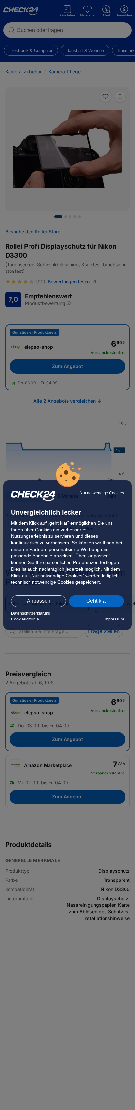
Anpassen (38, 601)
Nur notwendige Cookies (102, 493)
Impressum (114, 619)
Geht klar (96, 601)
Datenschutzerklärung (30, 613)
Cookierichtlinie (25, 619)
